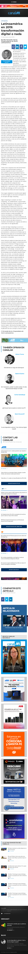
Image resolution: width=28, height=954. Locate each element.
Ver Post (9, 948)
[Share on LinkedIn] (17, 47)
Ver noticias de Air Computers (14, 526)
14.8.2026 (12, 868)
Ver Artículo (3, 468)
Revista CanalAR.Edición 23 (9, 637)
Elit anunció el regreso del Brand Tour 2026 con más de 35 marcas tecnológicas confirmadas (13, 563)
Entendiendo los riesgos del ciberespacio (14, 627)
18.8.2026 (12, 860)
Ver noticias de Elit (14, 569)
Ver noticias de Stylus (14, 483)
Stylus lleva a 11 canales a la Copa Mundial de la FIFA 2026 (13, 478)
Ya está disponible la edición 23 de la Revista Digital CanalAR (16, 941)
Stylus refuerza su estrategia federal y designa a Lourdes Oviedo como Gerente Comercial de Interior (13, 473)
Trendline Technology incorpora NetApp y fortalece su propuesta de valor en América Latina (17, 875)
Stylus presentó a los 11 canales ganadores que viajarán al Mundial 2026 (13, 451)
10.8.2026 (12, 878)
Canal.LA (6, 844)
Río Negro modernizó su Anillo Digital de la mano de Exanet (17, 848)
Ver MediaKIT (10, 930)
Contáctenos (7, 913)
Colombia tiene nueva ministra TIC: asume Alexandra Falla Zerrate (17, 866)
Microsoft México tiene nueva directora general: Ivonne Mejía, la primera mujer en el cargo (17, 858)
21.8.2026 (12, 851)
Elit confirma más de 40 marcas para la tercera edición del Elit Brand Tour (13, 536)
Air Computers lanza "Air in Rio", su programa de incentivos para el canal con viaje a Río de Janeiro (13, 515)
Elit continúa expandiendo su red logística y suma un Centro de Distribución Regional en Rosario (12, 558)
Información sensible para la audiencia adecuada (16, 924)
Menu (14, 2)
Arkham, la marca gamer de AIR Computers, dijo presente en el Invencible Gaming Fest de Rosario (14, 493)
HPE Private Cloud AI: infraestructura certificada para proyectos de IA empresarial (12, 520)
